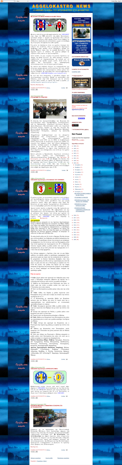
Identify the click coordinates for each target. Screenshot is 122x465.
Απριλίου (77, 184)
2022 (75, 155)
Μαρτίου (77, 186)
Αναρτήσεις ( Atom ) (42, 461)
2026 (75, 146)
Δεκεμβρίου (78, 165)
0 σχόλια (63, 87)
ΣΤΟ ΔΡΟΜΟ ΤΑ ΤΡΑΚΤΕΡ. (39, 97)
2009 (75, 237)
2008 (75, 239)
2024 (75, 151)
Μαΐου (76, 182)
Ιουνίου (77, 179)
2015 (75, 222)
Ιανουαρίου (78, 191)
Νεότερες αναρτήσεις (36, 458)
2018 (75, 215)
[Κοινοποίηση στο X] (35, 89)
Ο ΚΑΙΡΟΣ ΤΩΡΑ (76, 71)
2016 (75, 220)
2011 (75, 232)
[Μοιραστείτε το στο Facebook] (37, 89)
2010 (75, 234)
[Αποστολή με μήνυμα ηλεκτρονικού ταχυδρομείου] (31, 89)
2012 (75, 230)
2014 (75, 225)
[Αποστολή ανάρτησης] (66, 87)
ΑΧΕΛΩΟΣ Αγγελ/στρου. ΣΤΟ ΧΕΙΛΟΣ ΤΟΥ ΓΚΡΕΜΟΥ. (47, 179)
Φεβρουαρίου (78, 189)
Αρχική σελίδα (49, 458)
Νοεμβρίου (77, 167)
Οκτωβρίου (78, 169)
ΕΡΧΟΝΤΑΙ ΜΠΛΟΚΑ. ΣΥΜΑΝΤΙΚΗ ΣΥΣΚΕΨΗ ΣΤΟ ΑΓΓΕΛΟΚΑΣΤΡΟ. (46, 406)
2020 (75, 160)
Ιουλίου (77, 177)
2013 (75, 227)
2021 (75, 158)
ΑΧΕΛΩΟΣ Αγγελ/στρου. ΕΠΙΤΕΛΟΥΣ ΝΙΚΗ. (44, 368)
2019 (75, 163)
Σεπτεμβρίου (78, 172)
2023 (75, 153)
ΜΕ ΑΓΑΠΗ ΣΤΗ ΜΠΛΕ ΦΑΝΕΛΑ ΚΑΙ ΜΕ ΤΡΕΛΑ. (46, 16)
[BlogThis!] (33, 89)
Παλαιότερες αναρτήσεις (63, 458)
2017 (75, 217)
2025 (75, 148)
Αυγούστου (78, 174)
